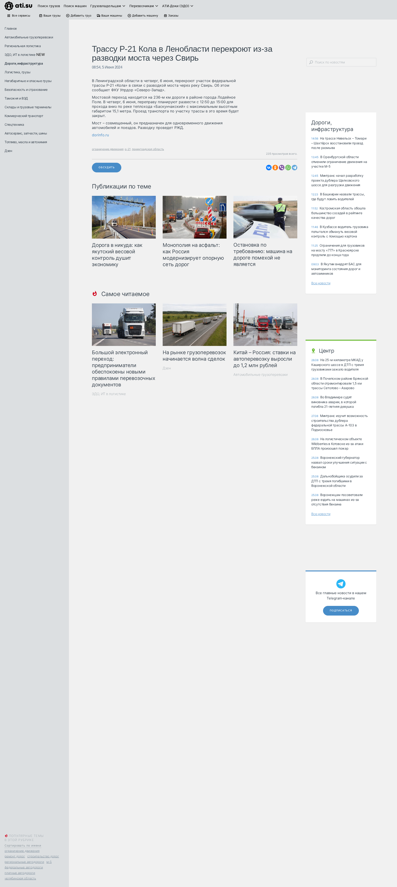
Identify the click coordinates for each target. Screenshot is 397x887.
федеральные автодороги (24, 867)
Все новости (320, 283)
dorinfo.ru (100, 135)
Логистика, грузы (17, 72)
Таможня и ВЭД (16, 98)
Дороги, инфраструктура (24, 63)
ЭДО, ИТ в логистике (20, 55)
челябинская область (20, 878)
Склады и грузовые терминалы (28, 107)
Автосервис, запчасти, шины (26, 133)
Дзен (8, 151)
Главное (11, 28)
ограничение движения (22, 851)
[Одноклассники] (275, 167)
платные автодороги (20, 873)
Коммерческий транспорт (24, 116)
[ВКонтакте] (269, 167)
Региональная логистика (23, 46)
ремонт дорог (15, 856)
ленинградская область (148, 149)
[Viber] (281, 167)
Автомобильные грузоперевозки (29, 37)
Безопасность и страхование (26, 89)
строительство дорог (43, 856)
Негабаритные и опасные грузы (28, 81)
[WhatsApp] (288, 167)
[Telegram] (294, 167)
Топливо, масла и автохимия (26, 142)
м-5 (49, 862)
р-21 (128, 149)
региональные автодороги (24, 862)
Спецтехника (14, 124)
